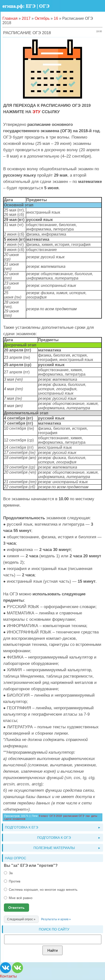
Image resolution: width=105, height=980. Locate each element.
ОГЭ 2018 (56, 815)
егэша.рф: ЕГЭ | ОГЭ (26, 6)
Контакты (8, 976)
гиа (88, 815)
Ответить (16, 908)
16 (56, 18)
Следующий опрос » (21, 919)
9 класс (43, 815)
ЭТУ (36, 111)
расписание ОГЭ (73, 815)
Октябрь (42, 18)
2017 (26, 18)
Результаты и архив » (56, 919)
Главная (10, 18)
